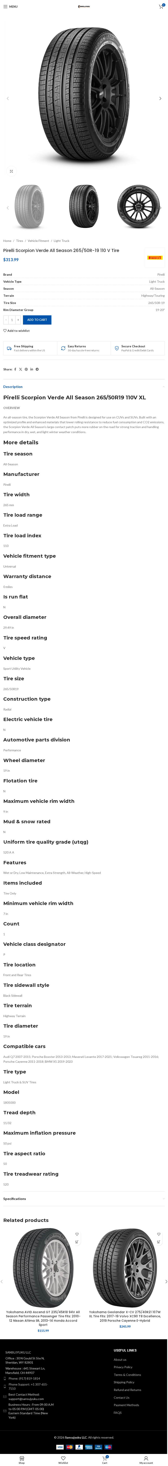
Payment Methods (126, 1405)
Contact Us (122, 1397)
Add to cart (37, 319)
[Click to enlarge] (11, 171)
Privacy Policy (123, 1367)
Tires (19, 241)
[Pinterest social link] (26, 369)
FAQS (118, 1412)
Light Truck (61, 241)
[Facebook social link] (15, 369)
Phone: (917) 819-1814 (24, 1378)
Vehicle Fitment (38, 241)
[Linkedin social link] (31, 369)
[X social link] (20, 369)
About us (120, 1359)
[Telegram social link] (37, 369)
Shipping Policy (124, 1382)
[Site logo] (84, 6)
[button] (7, 98)
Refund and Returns (127, 1390)
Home (7, 241)
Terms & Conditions (127, 1375)
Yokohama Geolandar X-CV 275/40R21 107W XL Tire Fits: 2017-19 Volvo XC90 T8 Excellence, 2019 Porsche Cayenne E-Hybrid (125, 1316)
